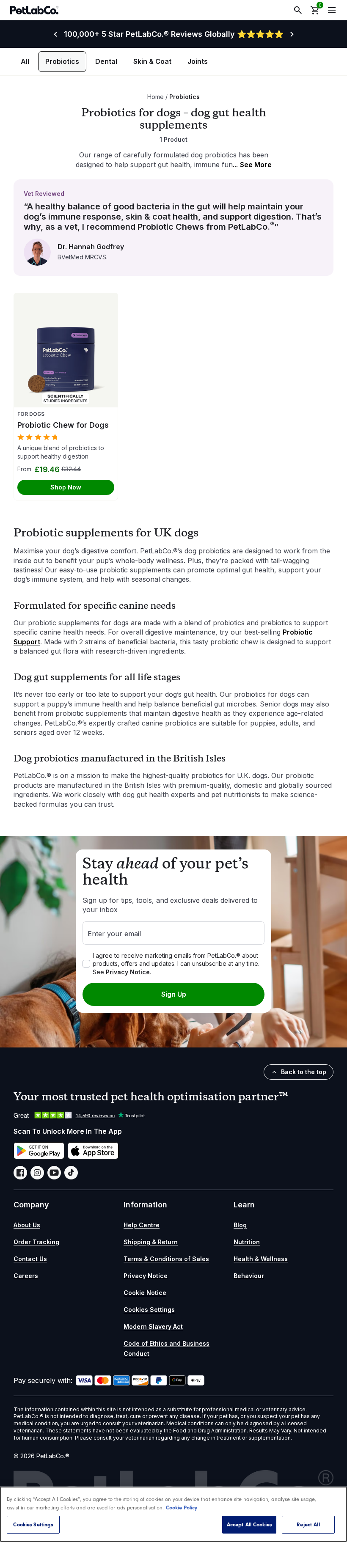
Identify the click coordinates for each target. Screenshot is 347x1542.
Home (155, 96)
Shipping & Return (151, 1241)
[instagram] (37, 1172)
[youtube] (54, 1172)
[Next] (292, 34)
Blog (240, 1225)
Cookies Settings (149, 1309)
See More (252, 164)
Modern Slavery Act (153, 1326)
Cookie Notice (145, 1292)
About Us (27, 1225)
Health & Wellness (261, 1258)
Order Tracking (36, 1241)
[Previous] (55, 34)
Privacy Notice (128, 972)
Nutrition (247, 1241)
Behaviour (249, 1275)
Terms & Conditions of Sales (166, 1258)
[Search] (298, 10)
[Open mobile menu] (332, 10)
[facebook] (20, 1172)
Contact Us (30, 1258)
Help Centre (142, 1225)
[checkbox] (86, 964)
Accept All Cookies (249, 1524)
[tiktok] (71, 1172)
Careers (26, 1275)
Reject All (308, 1524)
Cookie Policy (181, 1507)
